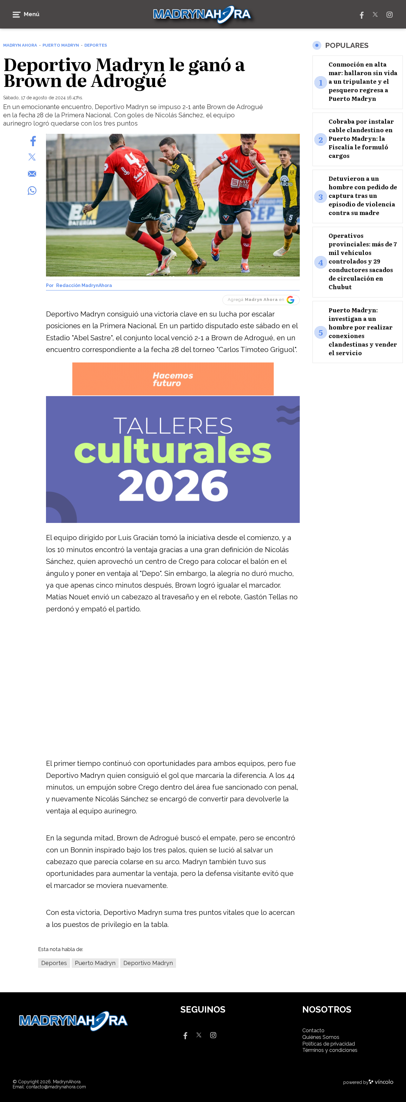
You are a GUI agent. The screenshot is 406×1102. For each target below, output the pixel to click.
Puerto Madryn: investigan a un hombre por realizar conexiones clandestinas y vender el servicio (363, 331)
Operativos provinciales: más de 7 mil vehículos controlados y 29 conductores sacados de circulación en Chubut (363, 261)
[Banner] (173, 394)
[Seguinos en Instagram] (389, 14)
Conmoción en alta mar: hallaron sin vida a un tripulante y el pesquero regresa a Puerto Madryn (363, 81)
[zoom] (173, 205)
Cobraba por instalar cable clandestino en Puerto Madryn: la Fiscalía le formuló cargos (361, 138)
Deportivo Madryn (148, 963)
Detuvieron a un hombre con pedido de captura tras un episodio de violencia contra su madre (363, 195)
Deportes (54, 963)
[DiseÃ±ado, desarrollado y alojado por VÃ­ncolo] (381, 1082)
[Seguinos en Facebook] (361, 14)
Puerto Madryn (95, 963)
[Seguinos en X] (375, 14)
